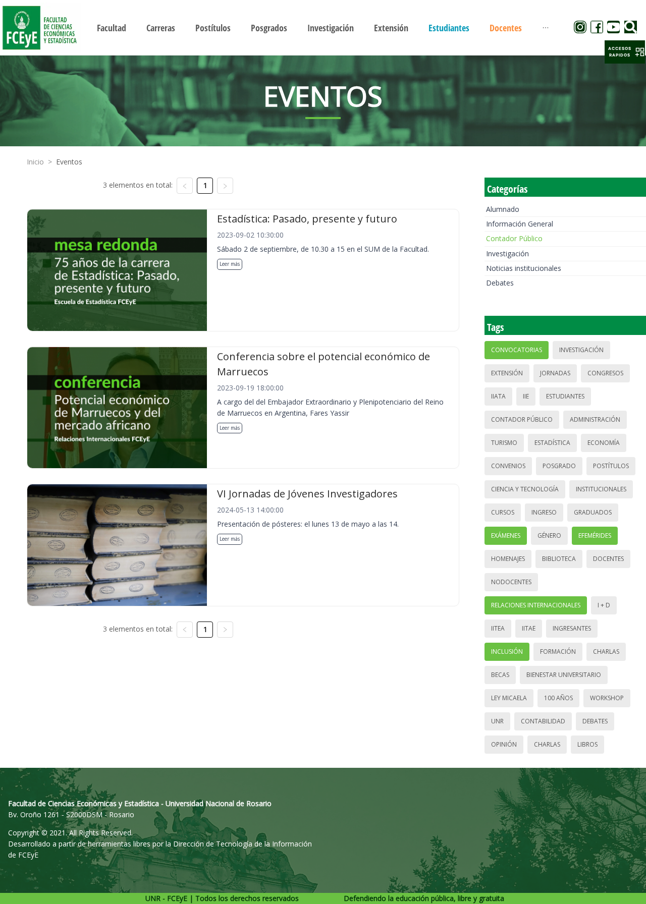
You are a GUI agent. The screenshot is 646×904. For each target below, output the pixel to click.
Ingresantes (572, 628)
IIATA (498, 396)
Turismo (504, 442)
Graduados (593, 512)
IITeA (498, 628)
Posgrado (559, 466)
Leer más (230, 263)
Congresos (605, 373)
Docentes (608, 558)
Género (549, 535)
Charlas (606, 651)
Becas (500, 674)
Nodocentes (511, 582)
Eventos (69, 161)
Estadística (552, 442)
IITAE (528, 628)
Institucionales (601, 489)
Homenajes (508, 558)
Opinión (504, 744)
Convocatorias (516, 350)
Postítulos (611, 466)
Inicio (35, 161)
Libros (587, 744)
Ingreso (544, 512)
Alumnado (502, 209)
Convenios (508, 466)
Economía (603, 442)
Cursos (502, 512)
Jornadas (555, 373)
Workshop (607, 698)
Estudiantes (565, 396)
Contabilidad (543, 721)
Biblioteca (559, 558)
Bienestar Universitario (563, 674)
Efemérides (594, 535)
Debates (500, 283)
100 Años (558, 698)
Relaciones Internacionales (535, 605)
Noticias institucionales (523, 268)
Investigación (507, 253)
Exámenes (505, 535)
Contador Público (514, 238)
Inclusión (507, 651)
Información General (519, 224)
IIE (526, 396)
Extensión (507, 373)
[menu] (323, 27)
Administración (595, 419)
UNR (497, 721)
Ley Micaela (509, 698)
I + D (604, 605)
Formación (558, 651)
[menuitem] (111, 27)
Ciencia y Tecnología (525, 489)
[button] (625, 52)
